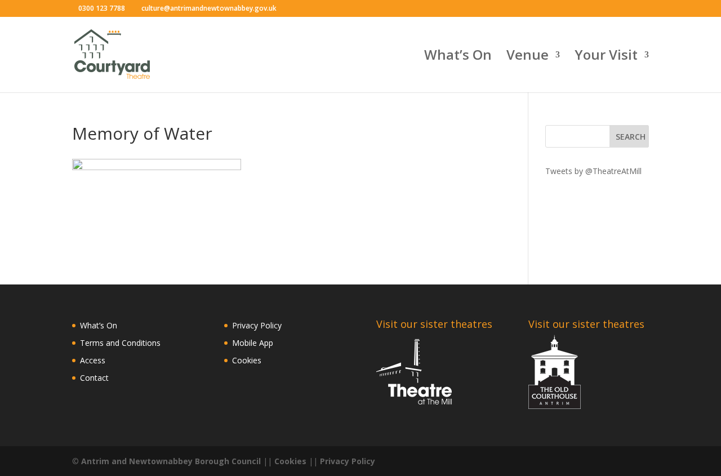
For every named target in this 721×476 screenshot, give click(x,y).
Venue (527, 57)
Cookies (246, 360)
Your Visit (606, 57)
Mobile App (252, 342)
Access (92, 360)
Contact (94, 377)
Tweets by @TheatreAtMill (593, 171)
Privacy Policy (257, 325)
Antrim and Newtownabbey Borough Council (171, 461)
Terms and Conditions (120, 342)
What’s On (458, 57)
